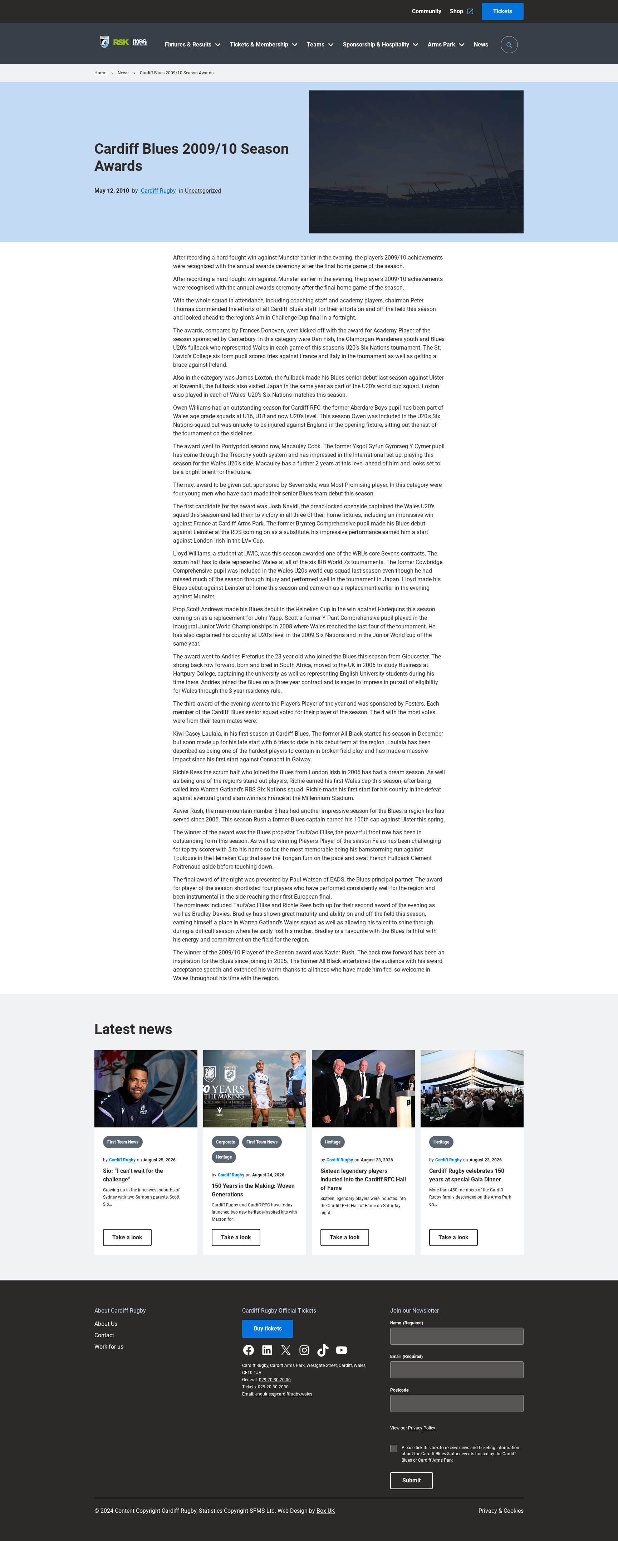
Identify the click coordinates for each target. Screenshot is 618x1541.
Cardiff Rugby (158, 190)
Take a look (132, 1240)
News (123, 72)
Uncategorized (203, 190)
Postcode (399, 1390)
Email (406, 1356)
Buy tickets (268, 1328)
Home (100, 72)
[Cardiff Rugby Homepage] (123, 43)
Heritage (224, 1157)
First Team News (122, 1142)
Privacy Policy (421, 1428)
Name (406, 1322)
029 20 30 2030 (274, 1386)
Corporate (225, 1142)
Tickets (502, 11)
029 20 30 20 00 (275, 1379)
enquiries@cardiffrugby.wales (283, 1394)
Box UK (326, 1510)
